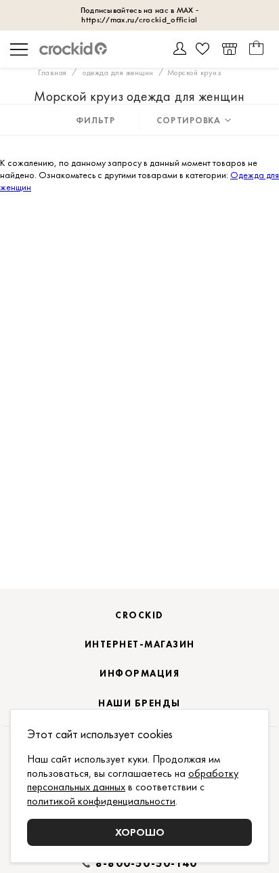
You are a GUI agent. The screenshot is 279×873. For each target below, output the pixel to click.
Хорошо (140, 832)
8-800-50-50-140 (146, 863)
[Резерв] (229, 49)
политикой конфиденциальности (101, 801)
